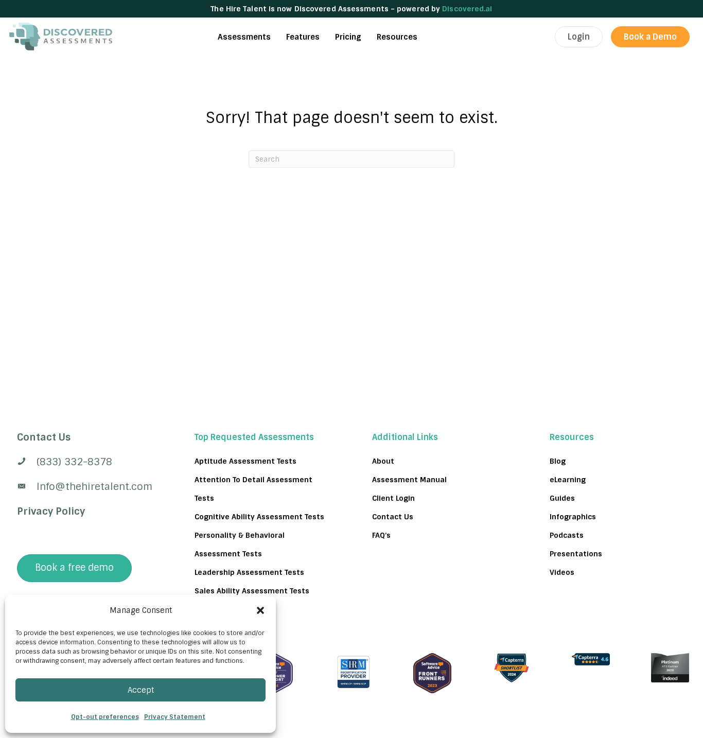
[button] (260, 610)
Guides (562, 498)
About (383, 461)
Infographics (573, 516)
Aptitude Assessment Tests (245, 461)
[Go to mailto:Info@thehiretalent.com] (85, 487)
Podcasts (567, 535)
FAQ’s (381, 535)
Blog (558, 461)
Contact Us (392, 516)
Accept (141, 690)
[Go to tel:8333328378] (85, 462)
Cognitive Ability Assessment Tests (259, 516)
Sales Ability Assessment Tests (252, 590)
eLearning (568, 479)
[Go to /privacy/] (85, 437)
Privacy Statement (174, 717)
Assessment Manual (409, 479)
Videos (562, 572)
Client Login (393, 498)
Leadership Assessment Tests (249, 572)
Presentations (576, 553)
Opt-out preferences (105, 717)
